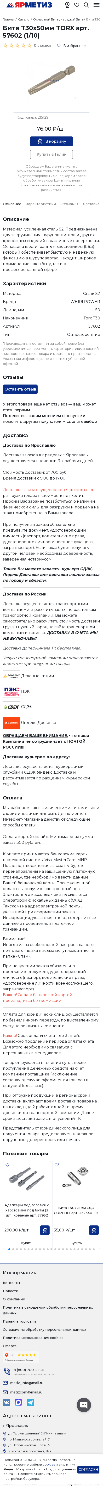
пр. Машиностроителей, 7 (29, 1439)
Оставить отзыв (20, 389)
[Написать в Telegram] (30, 1402)
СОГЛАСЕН (88, 1469)
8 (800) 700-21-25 (29, 1370)
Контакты (11, 1283)
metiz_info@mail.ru (26, 1383)
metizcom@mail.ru (26, 1392)
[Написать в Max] (18, 1402)
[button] (9, 1249)
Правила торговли (19, 1321)
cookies (49, 1464)
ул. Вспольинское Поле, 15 (29, 1445)
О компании (14, 1299)
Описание (12, 204)
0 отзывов (42, 45)
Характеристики (41, 204)
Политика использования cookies (33, 1338)
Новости (10, 1291)
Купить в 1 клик (51, 154)
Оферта (10, 1346)
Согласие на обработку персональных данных (44, 1329)
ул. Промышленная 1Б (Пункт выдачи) (38, 1433)
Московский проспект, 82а (30, 1451)
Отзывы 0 (69, 204)
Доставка (91, 204)
